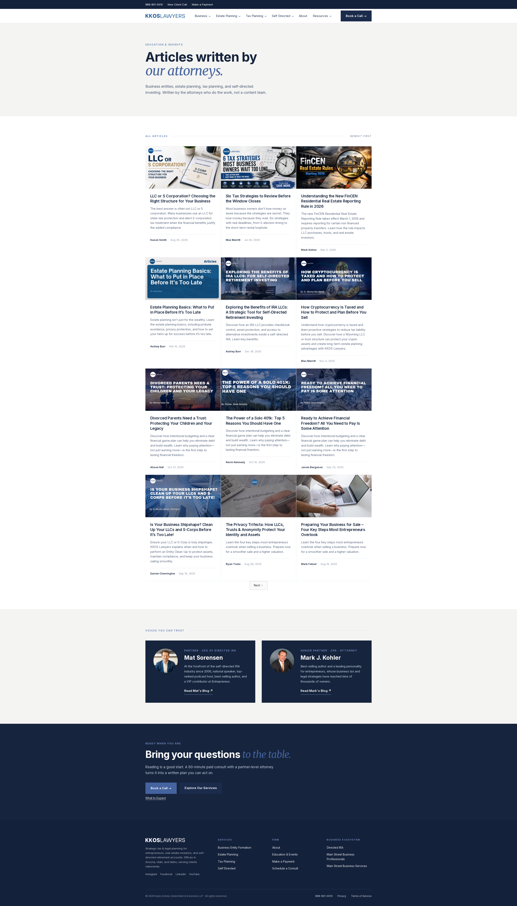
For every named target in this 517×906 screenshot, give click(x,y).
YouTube (194, 874)
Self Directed (281, 16)
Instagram (151, 874)
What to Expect (155, 798)
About (303, 16)
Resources (320, 16)
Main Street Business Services (347, 866)
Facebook (166, 874)
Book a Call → (356, 16)
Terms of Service (361, 896)
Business (201, 16)
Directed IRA (335, 847)
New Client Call (177, 4)
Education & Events (285, 854)
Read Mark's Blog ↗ (316, 691)
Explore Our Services (201, 788)
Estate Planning (226, 16)
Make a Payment (202, 4)
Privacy (341, 896)
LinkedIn (181, 874)
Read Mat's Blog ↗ (198, 691)
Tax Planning (254, 16)
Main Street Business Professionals (340, 857)
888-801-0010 (154, 4)
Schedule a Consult (285, 868)
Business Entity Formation (234, 847)
